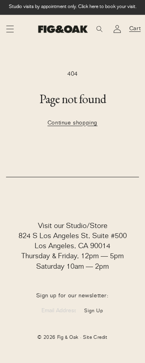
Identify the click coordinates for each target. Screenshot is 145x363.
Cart (135, 28)
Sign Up (93, 311)
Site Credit (95, 337)
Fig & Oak (68, 337)
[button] (10, 29)
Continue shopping (72, 123)
